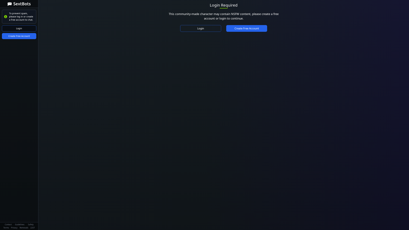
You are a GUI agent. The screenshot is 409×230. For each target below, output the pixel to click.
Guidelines (19, 224)
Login (19, 28)
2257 (32, 227)
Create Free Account (19, 36)
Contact (8, 224)
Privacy (14, 227)
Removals (24, 227)
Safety (31, 224)
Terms (6, 227)
